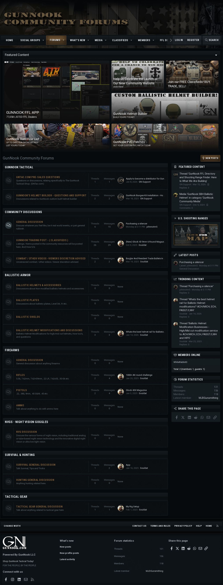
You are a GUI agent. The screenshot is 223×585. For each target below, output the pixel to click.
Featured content (192, 166)
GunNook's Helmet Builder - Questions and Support (51, 195)
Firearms (12, 350)
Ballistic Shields (28, 316)
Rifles (20, 375)
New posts (65, 546)
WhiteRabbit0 (180, 362)
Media (99, 40)
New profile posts (69, 553)
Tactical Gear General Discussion (39, 506)
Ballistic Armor (18, 275)
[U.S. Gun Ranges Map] (196, 244)
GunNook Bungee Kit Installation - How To (147, 195)
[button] (43, 40)
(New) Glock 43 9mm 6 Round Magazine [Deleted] (151, 241)
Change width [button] (12, 526)
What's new (77, 40)
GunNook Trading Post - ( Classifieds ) (42, 240)
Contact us (139, 526)
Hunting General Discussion (35, 480)
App (128, 465)
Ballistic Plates (27, 300)
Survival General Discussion (36, 464)
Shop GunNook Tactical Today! (18, 561)
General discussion (29, 360)
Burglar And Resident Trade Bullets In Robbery (149, 258)
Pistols (21, 390)
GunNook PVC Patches (129, 142)
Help (199, 526)
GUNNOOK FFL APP (22, 112)
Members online (189, 355)
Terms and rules (160, 526)
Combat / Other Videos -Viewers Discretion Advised (51, 258)
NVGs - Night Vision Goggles (26, 422)
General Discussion (29, 222)
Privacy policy (183, 526)
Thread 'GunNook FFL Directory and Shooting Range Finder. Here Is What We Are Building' (198, 177)
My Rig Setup (132, 506)
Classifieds (120, 40)
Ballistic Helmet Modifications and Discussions (49, 330)
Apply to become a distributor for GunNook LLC (150, 178)
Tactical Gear (16, 496)
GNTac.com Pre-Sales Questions (38, 177)
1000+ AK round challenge (139, 375)
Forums (55, 40)
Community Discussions (23, 212)
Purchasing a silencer (136, 223)
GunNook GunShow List (22, 139)
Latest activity (67, 559)
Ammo (20, 405)
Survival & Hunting (20, 455)
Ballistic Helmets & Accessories (38, 285)
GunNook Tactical (19, 167)
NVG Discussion (26, 431)
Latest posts (188, 255)
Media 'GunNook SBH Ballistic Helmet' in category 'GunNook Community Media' (196, 198)
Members (144, 40)
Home (9, 40)
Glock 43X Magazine (136, 390)
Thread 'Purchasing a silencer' (196, 286)
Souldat (143, 245)
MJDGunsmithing (208, 397)
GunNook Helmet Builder (130, 114)
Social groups (30, 40)
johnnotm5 (152, 226)
